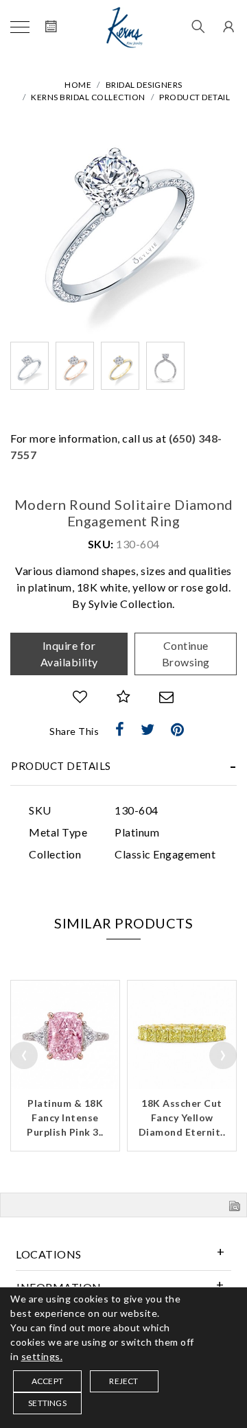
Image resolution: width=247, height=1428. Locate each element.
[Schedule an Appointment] (51, 27)
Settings (47, 1403)
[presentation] (24, 1055)
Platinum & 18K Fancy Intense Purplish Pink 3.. (65, 1117)
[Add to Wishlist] (80, 697)
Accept (47, 1381)
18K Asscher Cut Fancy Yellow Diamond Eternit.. (182, 1117)
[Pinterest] (178, 729)
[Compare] (124, 697)
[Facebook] (120, 729)
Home (77, 85)
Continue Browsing (186, 653)
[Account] (226, 27)
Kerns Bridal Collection (88, 97)
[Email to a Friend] (166, 697)
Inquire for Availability (69, 653)
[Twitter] (148, 729)
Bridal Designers (144, 85)
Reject (123, 1381)
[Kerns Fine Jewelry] (124, 27)
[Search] (198, 27)
